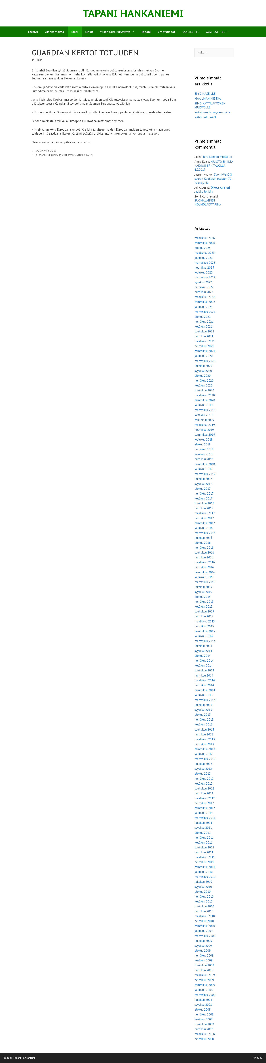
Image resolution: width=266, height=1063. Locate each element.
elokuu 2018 (203, 444)
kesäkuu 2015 (203, 606)
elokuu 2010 (203, 892)
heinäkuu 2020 (204, 381)
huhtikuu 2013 (204, 734)
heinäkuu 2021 (204, 322)
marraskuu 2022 (205, 277)
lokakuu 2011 (203, 823)
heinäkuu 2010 (204, 896)
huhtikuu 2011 (204, 852)
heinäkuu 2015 (204, 602)
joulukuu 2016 (204, 528)
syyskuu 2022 (203, 282)
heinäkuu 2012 (204, 779)
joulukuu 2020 (204, 356)
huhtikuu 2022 (204, 292)
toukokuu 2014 (204, 670)
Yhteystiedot (166, 32)
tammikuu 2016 (205, 572)
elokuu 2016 (203, 543)
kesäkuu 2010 (203, 901)
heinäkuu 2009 (204, 955)
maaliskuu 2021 (205, 341)
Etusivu (33, 32)
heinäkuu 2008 (204, 1014)
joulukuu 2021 (204, 307)
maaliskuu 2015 (205, 621)
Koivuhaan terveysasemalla (212, 112)
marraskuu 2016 (205, 533)
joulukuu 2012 (204, 754)
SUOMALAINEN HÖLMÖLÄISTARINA (208, 202)
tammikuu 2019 (205, 435)
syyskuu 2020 (203, 371)
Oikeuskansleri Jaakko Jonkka (212, 190)
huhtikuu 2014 (204, 675)
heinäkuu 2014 (204, 661)
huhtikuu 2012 (204, 793)
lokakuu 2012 (203, 764)
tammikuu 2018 (205, 464)
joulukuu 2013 (204, 695)
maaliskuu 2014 (205, 680)
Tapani (146, 32)
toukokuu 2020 (204, 390)
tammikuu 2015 (205, 631)
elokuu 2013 (203, 715)
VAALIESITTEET (216, 32)
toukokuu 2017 (204, 503)
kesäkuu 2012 (203, 784)
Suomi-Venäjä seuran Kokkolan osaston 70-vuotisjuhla (214, 178)
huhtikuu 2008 (204, 1029)
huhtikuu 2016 (204, 557)
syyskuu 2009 (203, 946)
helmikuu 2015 (204, 626)
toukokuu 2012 (204, 788)
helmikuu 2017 (204, 518)
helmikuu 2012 (204, 803)
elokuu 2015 (203, 597)
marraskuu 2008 (205, 995)
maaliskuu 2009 (205, 975)
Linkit (89, 32)
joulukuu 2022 (204, 272)
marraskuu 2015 (205, 582)
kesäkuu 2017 (203, 498)
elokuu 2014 (203, 656)
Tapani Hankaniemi (133, 13)
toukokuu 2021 (204, 331)
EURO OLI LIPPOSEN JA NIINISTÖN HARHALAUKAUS (64, 155)
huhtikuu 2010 (204, 911)
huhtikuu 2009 (204, 970)
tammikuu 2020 (205, 400)
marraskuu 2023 (205, 263)
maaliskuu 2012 (205, 798)
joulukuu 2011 (204, 813)
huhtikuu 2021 (204, 336)
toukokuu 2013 (204, 729)
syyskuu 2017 (203, 484)
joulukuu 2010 (204, 872)
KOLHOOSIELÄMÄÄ (46, 151)
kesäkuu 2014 (203, 665)
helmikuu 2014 (204, 685)
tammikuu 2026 (205, 243)
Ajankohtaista (54, 32)
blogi (74, 32)
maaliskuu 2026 (205, 238)
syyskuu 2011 (203, 828)
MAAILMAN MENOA (208, 98)
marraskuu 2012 (205, 759)
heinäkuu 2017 (204, 493)
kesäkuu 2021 (203, 326)
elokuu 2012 (203, 774)
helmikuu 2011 (204, 862)
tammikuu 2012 (205, 808)
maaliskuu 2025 (205, 253)
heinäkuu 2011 (204, 838)
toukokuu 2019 (204, 420)
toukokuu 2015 (204, 611)
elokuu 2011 (203, 833)
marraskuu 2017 (205, 474)
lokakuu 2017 (203, 479)
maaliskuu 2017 (205, 513)
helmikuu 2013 (204, 744)
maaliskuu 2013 (205, 739)
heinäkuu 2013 (204, 719)
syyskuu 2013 (203, 710)
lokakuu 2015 (203, 587)
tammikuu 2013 (205, 749)
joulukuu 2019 (204, 405)
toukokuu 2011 (204, 847)
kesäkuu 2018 (203, 454)
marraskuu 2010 (205, 877)
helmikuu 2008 (204, 1039)
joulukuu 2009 (204, 931)
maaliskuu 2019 (205, 425)
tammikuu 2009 (205, 985)
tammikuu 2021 (205, 351)
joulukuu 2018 (204, 439)
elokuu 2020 (203, 376)
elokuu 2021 (203, 317)
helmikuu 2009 (204, 980)
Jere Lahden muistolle (217, 157)
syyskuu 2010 (203, 887)
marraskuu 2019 (205, 410)
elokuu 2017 (203, 489)
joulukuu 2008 (204, 990)
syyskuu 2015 (203, 592)
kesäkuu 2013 (203, 724)
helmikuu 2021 (204, 346)
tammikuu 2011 (205, 867)
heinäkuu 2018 (204, 449)
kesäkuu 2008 (203, 1019)
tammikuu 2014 (205, 690)
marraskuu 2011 (205, 818)
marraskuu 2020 (205, 361)
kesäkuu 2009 (203, 960)
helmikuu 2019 (204, 430)
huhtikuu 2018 (204, 459)
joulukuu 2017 (204, 469)
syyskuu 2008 (203, 1005)
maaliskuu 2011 (205, 857)
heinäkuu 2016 (204, 548)
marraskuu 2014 (205, 641)
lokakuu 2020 (203, 366)
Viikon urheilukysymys (115, 32)
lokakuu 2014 (203, 646)
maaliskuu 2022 (205, 297)
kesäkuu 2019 (203, 415)
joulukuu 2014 (204, 636)
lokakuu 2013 (203, 705)
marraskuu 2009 (205, 936)
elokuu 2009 (203, 951)
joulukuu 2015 (204, 577)
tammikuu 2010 (205, 926)
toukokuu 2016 (204, 552)
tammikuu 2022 (205, 302)
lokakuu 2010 (203, 882)
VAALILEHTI (190, 32)
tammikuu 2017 (205, 523)
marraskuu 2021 (205, 312)
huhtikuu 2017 (204, 508)
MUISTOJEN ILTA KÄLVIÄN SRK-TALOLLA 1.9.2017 (214, 166)
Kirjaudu (257, 1057)
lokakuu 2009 (203, 941)
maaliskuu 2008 (205, 1034)
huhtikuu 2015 (204, 616)
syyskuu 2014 (203, 651)
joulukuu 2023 (204, 258)
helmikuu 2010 (204, 921)
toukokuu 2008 (204, 1024)
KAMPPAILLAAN (205, 117)
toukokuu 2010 (204, 906)
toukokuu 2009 (204, 965)
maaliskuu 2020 (205, 395)
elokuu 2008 (203, 1009)
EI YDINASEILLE (205, 94)
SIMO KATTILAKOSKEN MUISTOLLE (210, 105)
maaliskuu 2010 (205, 916)
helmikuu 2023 (204, 268)
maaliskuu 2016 (205, 562)
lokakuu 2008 (203, 1000)
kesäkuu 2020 (203, 385)
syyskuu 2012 (203, 769)
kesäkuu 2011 (203, 842)
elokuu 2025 (203, 248)
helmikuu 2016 (204, 567)
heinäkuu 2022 (204, 287)
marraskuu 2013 (205, 700)
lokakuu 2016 (203, 538)
